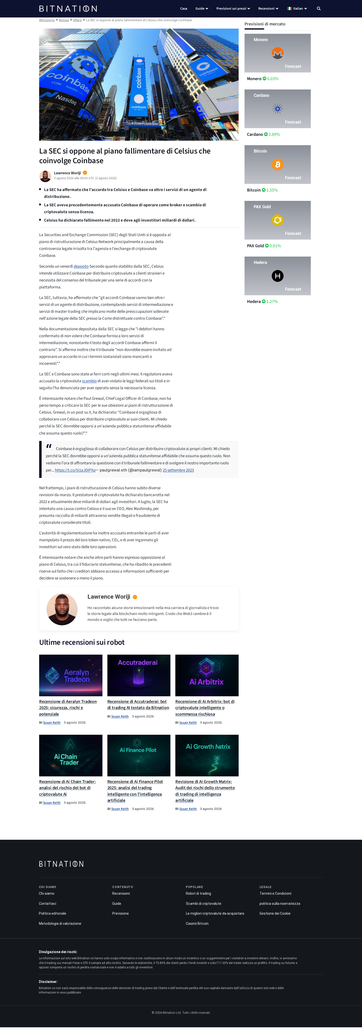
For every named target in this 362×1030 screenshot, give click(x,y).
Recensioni (266, 8)
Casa (183, 8)
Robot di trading (198, 893)
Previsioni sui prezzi (231, 8)
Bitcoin (254, 190)
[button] (319, 9)
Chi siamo (46, 893)
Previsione (120, 913)
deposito (81, 266)
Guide (200, 8)
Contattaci (47, 904)
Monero (254, 79)
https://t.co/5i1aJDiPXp (75, 470)
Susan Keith (52, 722)
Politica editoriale (52, 913)
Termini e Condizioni (275, 893)
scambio (89, 381)
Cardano (255, 134)
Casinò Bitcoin (197, 923)
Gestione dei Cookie (275, 913)
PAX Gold (255, 246)
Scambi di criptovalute (203, 904)
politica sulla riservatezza (280, 904)
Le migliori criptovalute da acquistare (215, 913)
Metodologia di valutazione (60, 923)
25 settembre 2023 (178, 470)
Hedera (254, 301)
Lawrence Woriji (108, 596)
